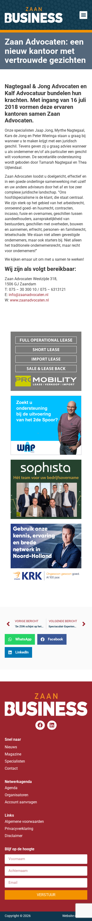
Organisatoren (16, 795)
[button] (83, 15)
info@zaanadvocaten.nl (28, 294)
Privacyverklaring (19, 828)
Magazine (13, 754)
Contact (11, 768)
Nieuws (11, 747)
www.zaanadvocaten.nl (29, 300)
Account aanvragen (21, 802)
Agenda (11, 788)
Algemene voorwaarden (24, 821)
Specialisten (15, 761)
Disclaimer (13, 835)
